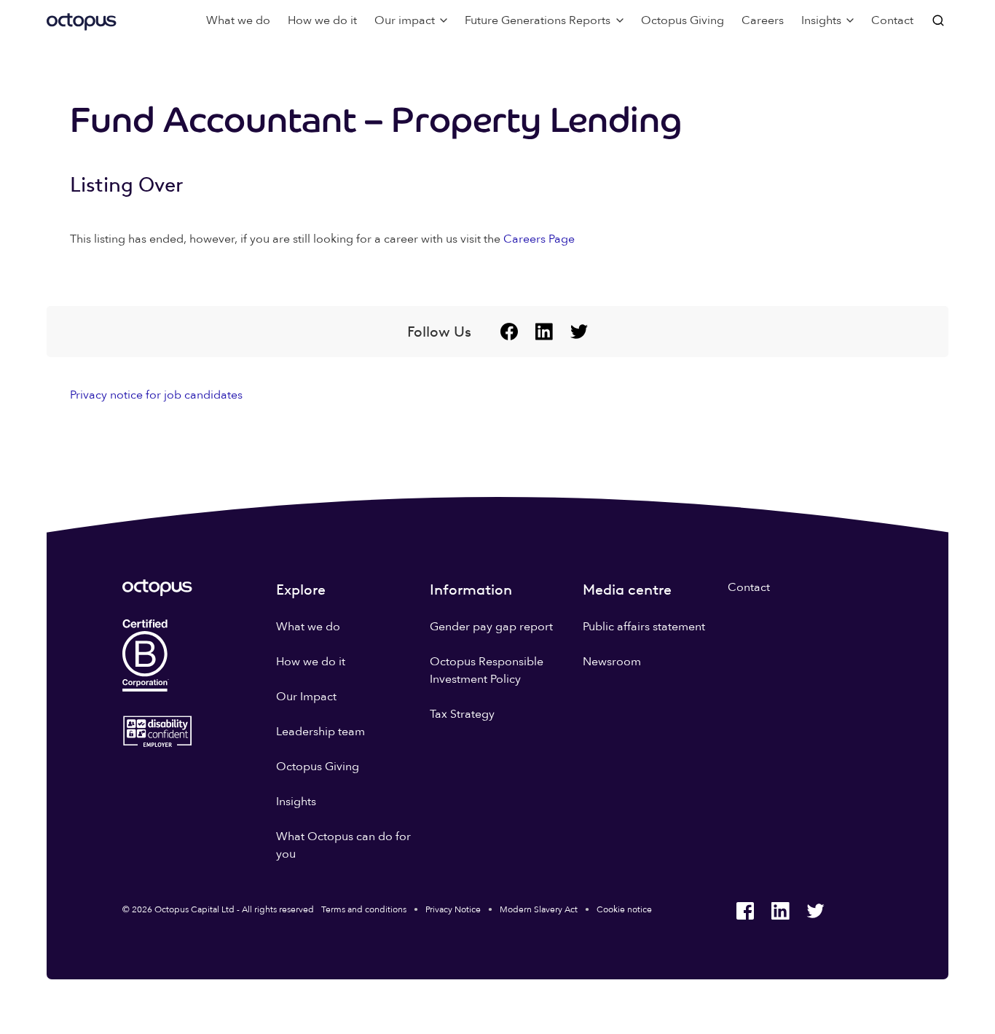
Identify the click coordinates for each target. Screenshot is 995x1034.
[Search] (939, 20)
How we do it (322, 20)
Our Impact (306, 697)
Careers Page (539, 239)
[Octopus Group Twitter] (579, 331)
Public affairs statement (644, 627)
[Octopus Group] (82, 20)
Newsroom (612, 662)
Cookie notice (624, 909)
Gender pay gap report (491, 627)
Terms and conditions (363, 909)
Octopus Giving (682, 20)
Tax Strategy (462, 714)
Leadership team (320, 732)
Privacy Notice (453, 909)
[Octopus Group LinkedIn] (544, 331)
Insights (296, 802)
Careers (763, 20)
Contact (892, 20)
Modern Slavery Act (539, 909)
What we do (238, 20)
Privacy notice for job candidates (156, 395)
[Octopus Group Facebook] (509, 331)
